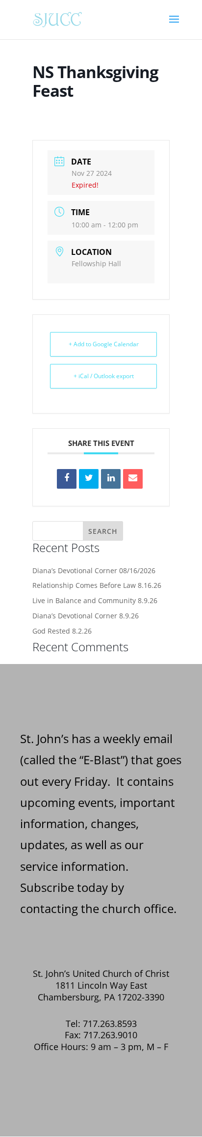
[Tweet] (89, 479)
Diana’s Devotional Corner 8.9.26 (85, 615)
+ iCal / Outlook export (104, 376)
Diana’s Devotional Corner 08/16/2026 (93, 570)
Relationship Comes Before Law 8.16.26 (96, 585)
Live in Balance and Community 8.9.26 (94, 600)
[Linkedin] (111, 479)
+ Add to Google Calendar (104, 344)
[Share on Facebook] (66, 479)
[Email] (133, 479)
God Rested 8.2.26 (62, 631)
